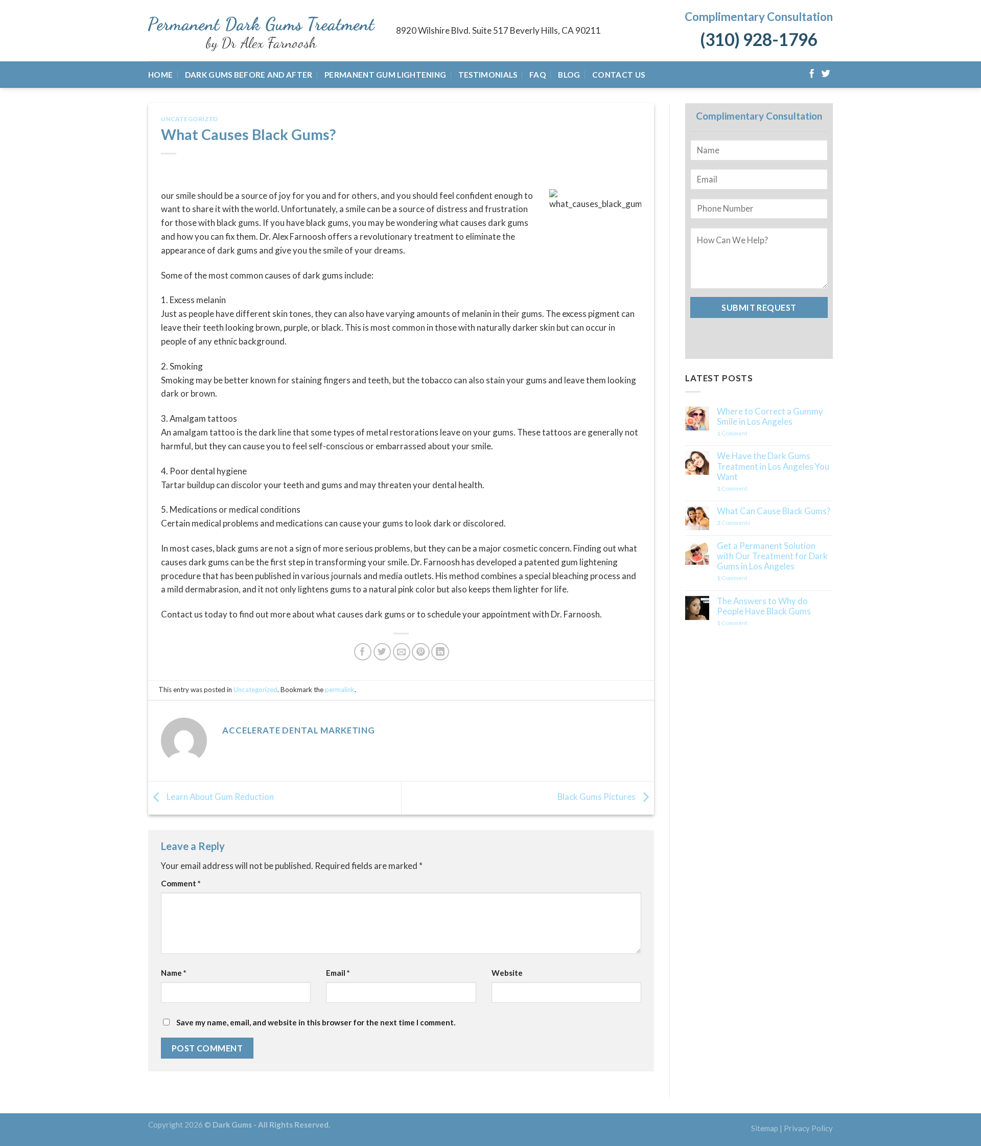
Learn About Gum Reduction (219, 796)
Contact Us (618, 74)
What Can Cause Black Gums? (773, 511)
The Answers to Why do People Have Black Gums (764, 606)
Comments (734, 522)
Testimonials (488, 74)
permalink (340, 689)
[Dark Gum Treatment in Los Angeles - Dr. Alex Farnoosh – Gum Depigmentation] (264, 31)
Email (338, 972)
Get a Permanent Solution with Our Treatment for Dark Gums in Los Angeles (772, 556)
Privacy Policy (808, 1128)
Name (173, 972)
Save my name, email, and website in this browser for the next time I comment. (315, 1022)
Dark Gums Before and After (249, 74)
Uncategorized (189, 119)
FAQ (537, 74)
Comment (181, 883)
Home (160, 74)
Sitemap (764, 1128)
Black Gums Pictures (597, 796)
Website (507, 972)
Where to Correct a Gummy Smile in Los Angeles (770, 416)
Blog (569, 74)
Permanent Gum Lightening (385, 74)
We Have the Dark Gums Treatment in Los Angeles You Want (773, 466)
